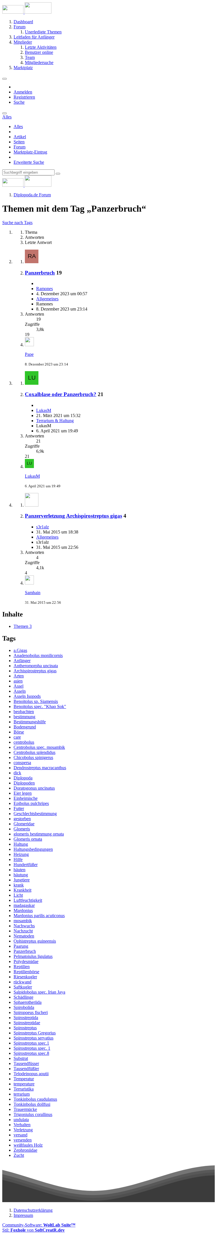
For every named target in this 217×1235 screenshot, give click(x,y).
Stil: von (33, 1230)
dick (17, 772)
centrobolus (24, 742)
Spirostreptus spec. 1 (32, 1048)
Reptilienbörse (26, 971)
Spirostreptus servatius (33, 1038)
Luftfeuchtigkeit (28, 900)
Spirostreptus (25, 1027)
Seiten (19, 141)
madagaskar (24, 905)
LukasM (43, 410)
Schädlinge (23, 997)
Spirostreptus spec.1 (31, 1043)
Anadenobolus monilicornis (38, 655)
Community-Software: (38, 1225)
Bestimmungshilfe (30, 721)
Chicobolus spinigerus (33, 757)
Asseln (20, 691)
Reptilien (22, 966)
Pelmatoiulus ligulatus (33, 956)
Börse (19, 732)
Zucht (19, 1155)
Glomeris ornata (28, 839)
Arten (19, 675)
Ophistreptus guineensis (35, 941)
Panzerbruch (40, 273)
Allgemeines (47, 298)
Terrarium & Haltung (55, 420)
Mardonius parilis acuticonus (39, 915)
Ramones (44, 288)
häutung (21, 874)
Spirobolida (24, 1007)
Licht (18, 895)
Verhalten (22, 1124)
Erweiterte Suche (29, 162)
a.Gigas (20, 650)
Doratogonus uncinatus (34, 788)
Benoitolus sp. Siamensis (36, 701)
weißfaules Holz (28, 1145)
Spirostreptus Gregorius (35, 1032)
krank (19, 885)
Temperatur (24, 1078)
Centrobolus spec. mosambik (39, 747)
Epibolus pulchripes (31, 803)
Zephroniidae (25, 1150)
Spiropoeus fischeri (31, 1012)
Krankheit (22, 890)
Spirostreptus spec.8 (31, 1053)
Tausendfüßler (26, 1068)
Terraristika (24, 1089)
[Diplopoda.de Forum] (26, 12)
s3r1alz (42, 526)
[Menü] (4, 79)
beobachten (24, 711)
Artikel (20, 136)
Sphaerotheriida (28, 1002)
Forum (19, 146)
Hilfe (18, 859)
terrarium (22, 1094)
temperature (24, 1083)
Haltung (21, 844)
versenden (23, 1140)
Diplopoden (24, 783)
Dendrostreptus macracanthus (40, 767)
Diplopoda (23, 777)
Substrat (21, 1058)
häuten (19, 869)
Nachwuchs (24, 925)
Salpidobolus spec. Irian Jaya (39, 992)
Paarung (21, 946)
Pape (29, 354)
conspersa (22, 762)
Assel (18, 686)
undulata (21, 1119)
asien (18, 681)
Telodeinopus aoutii (31, 1073)
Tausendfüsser (26, 1063)
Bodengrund (25, 726)
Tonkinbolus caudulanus (35, 1099)
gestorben (22, 818)
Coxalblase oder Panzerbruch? (60, 394)
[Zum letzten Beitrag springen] (29, 344)
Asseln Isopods (27, 696)
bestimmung (24, 716)
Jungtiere (22, 879)
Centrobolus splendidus (34, 752)
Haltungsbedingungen (33, 849)
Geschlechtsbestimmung (35, 813)
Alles (18, 126)
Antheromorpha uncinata (36, 665)
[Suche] (4, 113)
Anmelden (23, 92)
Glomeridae (24, 823)
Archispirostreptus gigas (35, 670)
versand (20, 1134)
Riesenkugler (25, 976)
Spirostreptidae (27, 1022)
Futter (19, 808)
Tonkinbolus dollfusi (32, 1104)
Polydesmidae (26, 961)
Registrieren (24, 97)
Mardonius (23, 910)
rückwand (22, 981)
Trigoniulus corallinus (33, 1114)
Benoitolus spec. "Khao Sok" (40, 706)
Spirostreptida (26, 1017)
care (17, 737)
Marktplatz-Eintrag (30, 152)
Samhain (32, 592)
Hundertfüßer (26, 864)
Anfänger (22, 660)
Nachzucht (23, 930)
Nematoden (24, 936)
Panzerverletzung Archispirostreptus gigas (73, 516)
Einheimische (26, 798)
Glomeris (22, 828)
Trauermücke (25, 1109)
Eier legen (23, 793)
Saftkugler (23, 987)
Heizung (21, 854)
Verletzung (23, 1129)
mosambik (23, 920)
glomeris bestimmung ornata (39, 834)
